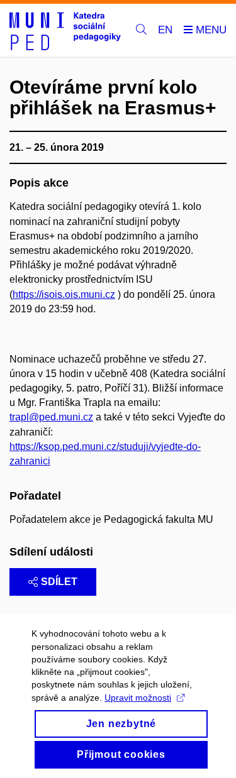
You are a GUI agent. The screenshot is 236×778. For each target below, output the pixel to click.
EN (165, 30)
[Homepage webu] (65, 30)
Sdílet (59, 581)
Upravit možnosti (137, 698)
